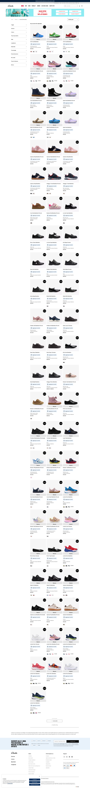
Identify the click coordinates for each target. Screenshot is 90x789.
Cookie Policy (10, 783)
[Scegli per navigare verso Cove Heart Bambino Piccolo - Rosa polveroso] (31, 507)
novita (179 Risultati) (23, 19)
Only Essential (34, 782)
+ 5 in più (55, 80)
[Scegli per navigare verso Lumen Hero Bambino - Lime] (48, 81)
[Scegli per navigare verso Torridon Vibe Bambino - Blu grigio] (50, 448)
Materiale (13, 46)
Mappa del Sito (48, 763)
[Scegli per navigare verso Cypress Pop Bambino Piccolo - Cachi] (48, 624)
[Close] (39, 776)
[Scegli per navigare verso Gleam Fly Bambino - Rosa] (50, 595)
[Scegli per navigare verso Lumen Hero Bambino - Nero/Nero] (50, 81)
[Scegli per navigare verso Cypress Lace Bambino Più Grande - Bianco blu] (31, 624)
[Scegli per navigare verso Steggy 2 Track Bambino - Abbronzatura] (64, 193)
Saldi (22, 5)
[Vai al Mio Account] (79, 5)
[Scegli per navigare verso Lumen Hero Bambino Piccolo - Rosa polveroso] (34, 81)
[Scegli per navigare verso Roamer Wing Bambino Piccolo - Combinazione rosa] (31, 477)
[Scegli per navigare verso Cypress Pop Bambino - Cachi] (64, 624)
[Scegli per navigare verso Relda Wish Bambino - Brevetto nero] (64, 306)
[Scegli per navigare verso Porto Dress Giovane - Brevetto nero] (31, 565)
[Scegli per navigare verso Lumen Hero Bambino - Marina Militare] (53, 81)
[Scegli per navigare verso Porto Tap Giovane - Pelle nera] (48, 565)
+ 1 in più (39, 80)
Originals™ (34, 5)
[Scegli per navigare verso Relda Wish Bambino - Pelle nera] (48, 306)
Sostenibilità (47, 767)
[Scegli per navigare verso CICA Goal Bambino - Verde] (69, 51)
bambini (16, 19)
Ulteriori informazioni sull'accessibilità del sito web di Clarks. (45, 781)
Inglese (39, 745)
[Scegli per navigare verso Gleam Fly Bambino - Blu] (48, 595)
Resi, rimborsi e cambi (31, 763)
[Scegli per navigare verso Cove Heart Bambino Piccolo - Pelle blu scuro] (48, 507)
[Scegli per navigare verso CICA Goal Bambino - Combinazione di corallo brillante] (31, 51)
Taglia (12, 24)
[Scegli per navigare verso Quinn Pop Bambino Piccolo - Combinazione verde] (31, 137)
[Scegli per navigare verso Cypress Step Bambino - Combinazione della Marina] (66, 595)
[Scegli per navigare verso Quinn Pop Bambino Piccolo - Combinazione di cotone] (50, 137)
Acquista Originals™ (75, 13)
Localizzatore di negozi (31, 769)
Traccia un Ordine (31, 773)
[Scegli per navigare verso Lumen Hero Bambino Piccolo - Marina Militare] (36, 81)
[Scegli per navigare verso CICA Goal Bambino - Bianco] (53, 51)
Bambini (44, 740)
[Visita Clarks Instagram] (67, 757)
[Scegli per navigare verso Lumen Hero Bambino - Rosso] (36, 713)
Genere (12, 28)
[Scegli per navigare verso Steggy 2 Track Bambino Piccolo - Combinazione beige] (48, 193)
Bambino (38, 5)
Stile (12, 39)
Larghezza (13, 43)
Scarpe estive (51, 5)
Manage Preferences (35, 784)
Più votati (13, 57)
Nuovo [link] (38, 39)
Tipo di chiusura (14, 61)
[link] (44, 27)
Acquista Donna (62, 11)
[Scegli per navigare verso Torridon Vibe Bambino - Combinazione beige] (48, 448)
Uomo (26, 5)
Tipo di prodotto (14, 35)
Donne (34, 740)
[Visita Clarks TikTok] (69, 757)
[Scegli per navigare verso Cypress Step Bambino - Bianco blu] (34, 193)
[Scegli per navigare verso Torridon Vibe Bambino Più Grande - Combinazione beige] (31, 448)
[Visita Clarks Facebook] (64, 757)
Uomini (39, 740)
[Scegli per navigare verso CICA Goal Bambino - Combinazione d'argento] (36, 51)
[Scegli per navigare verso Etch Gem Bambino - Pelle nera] (64, 362)
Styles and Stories (48, 765)
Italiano (34, 745)
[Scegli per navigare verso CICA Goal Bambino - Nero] (34, 51)
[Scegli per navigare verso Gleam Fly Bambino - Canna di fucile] (53, 595)
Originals (49, 740)
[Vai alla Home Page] (11, 6)
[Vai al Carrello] (81, 5)
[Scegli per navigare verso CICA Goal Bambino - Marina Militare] (48, 51)
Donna (29, 5)
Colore (12, 32)
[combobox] (73, 19)
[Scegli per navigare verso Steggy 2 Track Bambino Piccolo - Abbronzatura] (50, 193)
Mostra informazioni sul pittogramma (34, 765)
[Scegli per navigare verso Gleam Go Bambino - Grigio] (31, 595)
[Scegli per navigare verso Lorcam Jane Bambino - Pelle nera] (64, 223)
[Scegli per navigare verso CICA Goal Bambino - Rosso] (50, 51)
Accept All (35, 779)
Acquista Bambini (62, 13)
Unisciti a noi (72, 741)
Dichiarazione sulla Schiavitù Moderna (42, 778)
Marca (12, 64)
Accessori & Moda (44, 5)
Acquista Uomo (75, 11)
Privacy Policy (62, 743)
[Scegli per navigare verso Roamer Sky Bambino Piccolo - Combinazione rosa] (31, 536)
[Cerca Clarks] (70, 6)
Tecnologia (13, 50)
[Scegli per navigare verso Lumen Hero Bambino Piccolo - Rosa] (69, 81)
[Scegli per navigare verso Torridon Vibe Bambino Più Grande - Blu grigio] (34, 448)
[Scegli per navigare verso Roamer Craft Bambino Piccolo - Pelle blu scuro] (31, 418)
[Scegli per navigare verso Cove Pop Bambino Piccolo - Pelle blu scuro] (31, 223)
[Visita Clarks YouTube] (72, 757)
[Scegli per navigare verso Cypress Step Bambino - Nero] (31, 193)
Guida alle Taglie (30, 767)
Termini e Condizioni (75, 743)
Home (12, 19)
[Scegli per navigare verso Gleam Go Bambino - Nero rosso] (34, 595)
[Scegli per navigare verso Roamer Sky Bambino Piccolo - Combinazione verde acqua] (48, 536)
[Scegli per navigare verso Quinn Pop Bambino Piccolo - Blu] (34, 137)
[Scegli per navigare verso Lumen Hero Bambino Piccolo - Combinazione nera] (31, 81)
